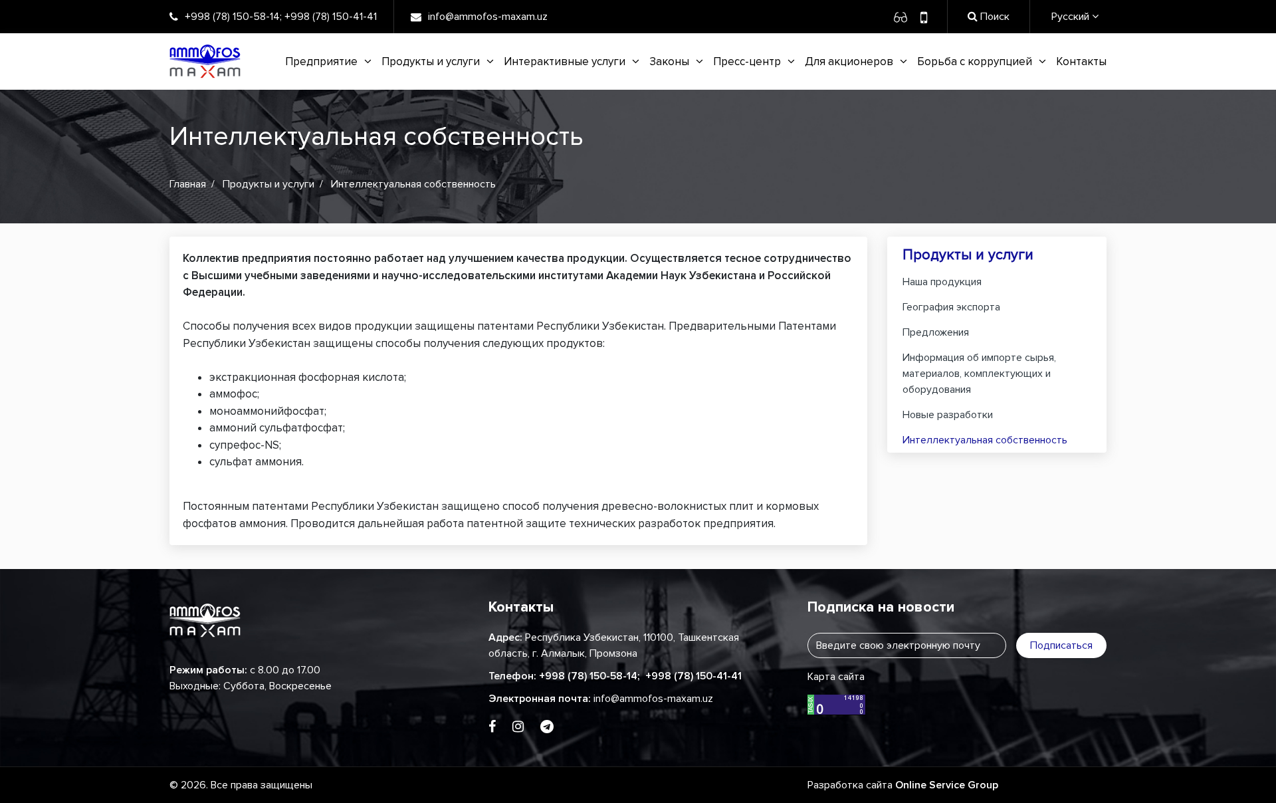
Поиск (994, 16)
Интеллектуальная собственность (985, 440)
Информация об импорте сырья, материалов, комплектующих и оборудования (979, 373)
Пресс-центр (747, 61)
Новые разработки (948, 414)
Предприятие (321, 61)
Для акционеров (849, 61)
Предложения (936, 332)
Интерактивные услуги (564, 61)
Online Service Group (946, 785)
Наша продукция (942, 281)
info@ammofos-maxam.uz (488, 16)
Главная (187, 184)
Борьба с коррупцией (974, 61)
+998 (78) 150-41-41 (330, 16)
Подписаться (1061, 645)
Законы (669, 61)
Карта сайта (836, 676)
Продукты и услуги (430, 61)
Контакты (1081, 61)
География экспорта (951, 307)
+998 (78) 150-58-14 (232, 16)
